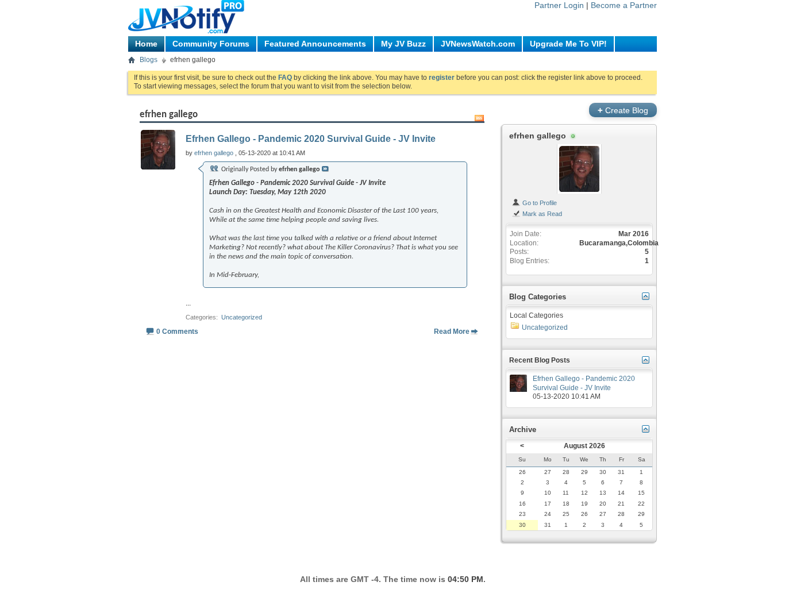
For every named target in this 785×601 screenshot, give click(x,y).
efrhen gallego (537, 136)
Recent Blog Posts (539, 360)
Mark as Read (541, 213)
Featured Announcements (315, 43)
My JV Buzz (403, 43)
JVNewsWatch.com (478, 43)
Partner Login (559, 5)
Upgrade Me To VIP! (568, 43)
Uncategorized (241, 317)
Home (146, 43)
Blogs (148, 60)
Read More (452, 332)
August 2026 (584, 446)
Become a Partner (624, 5)
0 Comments (177, 332)
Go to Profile (539, 202)
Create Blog (623, 110)
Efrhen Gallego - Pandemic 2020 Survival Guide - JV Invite (311, 139)
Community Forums (210, 43)
